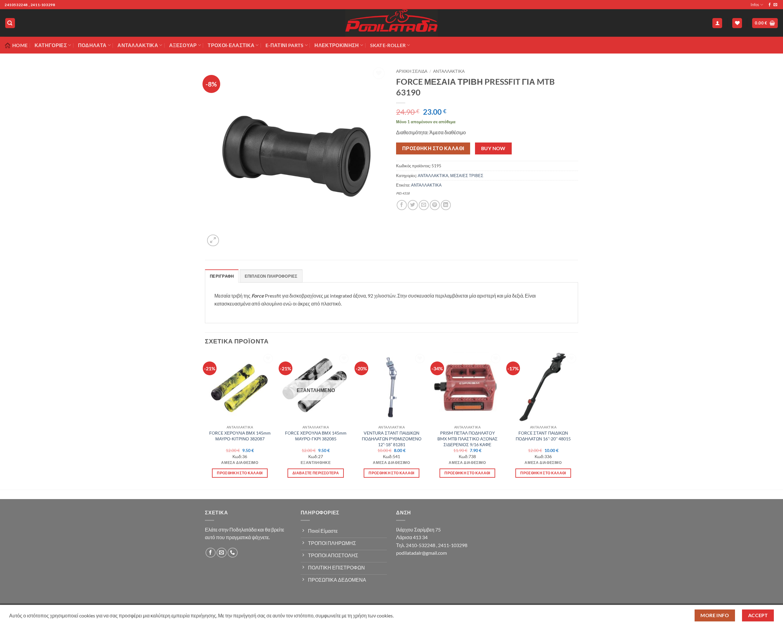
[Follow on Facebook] (769, 5)
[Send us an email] (775, 5)
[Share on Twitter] (413, 205)
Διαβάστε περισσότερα (315, 473)
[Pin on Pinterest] (435, 205)
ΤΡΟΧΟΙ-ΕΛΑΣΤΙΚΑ (231, 45)
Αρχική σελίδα (411, 71)
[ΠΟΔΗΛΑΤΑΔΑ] (391, 23)
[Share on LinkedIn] (446, 205)
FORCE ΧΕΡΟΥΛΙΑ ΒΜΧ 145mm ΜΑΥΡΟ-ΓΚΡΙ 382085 (316, 435)
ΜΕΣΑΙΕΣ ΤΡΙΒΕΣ (466, 175)
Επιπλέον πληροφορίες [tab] (271, 276)
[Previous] (205, 420)
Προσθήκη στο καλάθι (433, 148)
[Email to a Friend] (424, 205)
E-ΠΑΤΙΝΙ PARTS (284, 45)
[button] (10, 23)
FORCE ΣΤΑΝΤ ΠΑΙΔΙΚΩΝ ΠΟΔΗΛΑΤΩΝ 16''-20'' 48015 (543, 435)
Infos (755, 4)
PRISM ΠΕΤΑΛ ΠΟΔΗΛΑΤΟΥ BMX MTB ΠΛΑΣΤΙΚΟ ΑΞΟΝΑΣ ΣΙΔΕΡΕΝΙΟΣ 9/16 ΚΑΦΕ (467, 438)
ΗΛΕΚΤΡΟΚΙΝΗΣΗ (336, 45)
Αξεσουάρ (183, 45)
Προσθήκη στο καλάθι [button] (240, 473)
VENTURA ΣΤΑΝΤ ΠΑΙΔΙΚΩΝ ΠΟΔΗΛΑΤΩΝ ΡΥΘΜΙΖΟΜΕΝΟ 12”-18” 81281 (391, 438)
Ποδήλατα (92, 45)
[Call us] (233, 553)
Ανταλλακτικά (137, 45)
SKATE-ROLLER (388, 45)
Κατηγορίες (51, 45)
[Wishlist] (737, 23)
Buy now (493, 148)
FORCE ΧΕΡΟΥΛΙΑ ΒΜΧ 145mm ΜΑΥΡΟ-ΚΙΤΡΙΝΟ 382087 (240, 435)
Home (20, 45)
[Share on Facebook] (402, 205)
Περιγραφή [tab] (222, 276)
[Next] (577, 420)
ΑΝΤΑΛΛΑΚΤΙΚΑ (449, 71)
